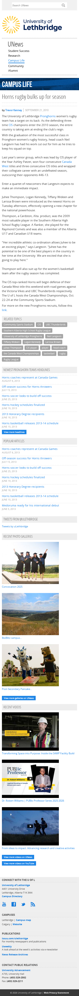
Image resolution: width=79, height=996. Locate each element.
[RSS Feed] (33, 905)
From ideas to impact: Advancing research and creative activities (38, 848)
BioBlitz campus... (12, 638)
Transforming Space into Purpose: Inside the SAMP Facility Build (38, 753)
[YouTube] (5, 905)
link (4, 310)
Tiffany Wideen (12, 342)
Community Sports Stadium (18, 324)
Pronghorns (48, 116)
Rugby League (11, 359)
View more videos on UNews (18, 857)
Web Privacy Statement (56, 992)
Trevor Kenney (13, 110)
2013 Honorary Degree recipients (23, 414)
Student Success (18, 51)
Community (16, 66)
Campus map (23, 920)
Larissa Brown (53, 342)
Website (17, 924)
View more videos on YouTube (19, 863)
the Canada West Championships (21, 353)
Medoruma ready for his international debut (30, 505)
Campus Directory (12, 896)
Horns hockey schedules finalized (23, 405)
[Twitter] (24, 905)
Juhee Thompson (12, 347)
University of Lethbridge (16, 885)
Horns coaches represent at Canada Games (30, 377)
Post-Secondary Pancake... (17, 689)
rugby (62, 353)
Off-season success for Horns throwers (27, 386)
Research (14, 56)
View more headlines (14, 432)
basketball (49, 353)
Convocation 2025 (12, 586)
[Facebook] (14, 905)
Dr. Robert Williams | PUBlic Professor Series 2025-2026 (33, 800)
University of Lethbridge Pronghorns (23, 336)
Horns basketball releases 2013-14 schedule (30, 423)
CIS (11, 125)
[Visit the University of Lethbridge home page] (32, 33)
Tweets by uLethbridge (15, 526)
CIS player (31, 347)
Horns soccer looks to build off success (27, 396)
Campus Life (16, 60)
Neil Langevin (54, 336)
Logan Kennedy (32, 342)
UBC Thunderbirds (56, 324)
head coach (59, 347)
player (45, 347)
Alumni (13, 71)
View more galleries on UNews (19, 698)
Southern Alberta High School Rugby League (27, 330)
